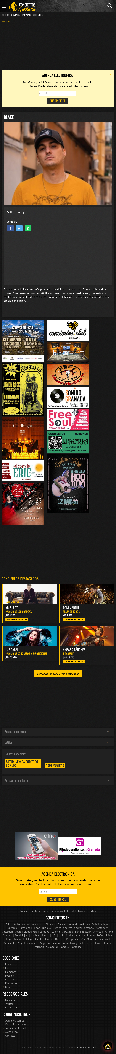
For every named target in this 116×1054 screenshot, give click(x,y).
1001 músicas (55, 765)
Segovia (45, 943)
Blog (8, 987)
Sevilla (56, 943)
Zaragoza (76, 946)
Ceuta (18, 931)
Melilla (39, 939)
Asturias (85, 924)
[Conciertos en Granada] (22, 7)
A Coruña (11, 924)
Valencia (39, 946)
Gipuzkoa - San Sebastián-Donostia (82, 931)
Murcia (49, 939)
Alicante (62, 924)
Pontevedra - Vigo (13, 943)
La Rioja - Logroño (69, 935)
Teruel (98, 943)
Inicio (8, 964)
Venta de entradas (15, 1024)
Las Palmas (88, 935)
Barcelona (25, 928)
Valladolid (52, 946)
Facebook (10, 1000)
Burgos (57, 928)
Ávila (94, 924)
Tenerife (88, 943)
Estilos (8, 742)
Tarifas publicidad (15, 1028)
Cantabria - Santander (95, 928)
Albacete (51, 924)
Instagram (11, 1007)
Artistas (6, 21)
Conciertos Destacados (11, 15)
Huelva (35, 935)
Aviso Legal (11, 1032)
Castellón (7, 931)
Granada (8, 935)
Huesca (45, 935)
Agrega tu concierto (16, 780)
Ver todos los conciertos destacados (58, 674)
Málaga (29, 939)
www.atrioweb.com (86, 1047)
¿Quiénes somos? (15, 1020)
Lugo (9, 939)
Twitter (9, 1003)
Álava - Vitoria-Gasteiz (31, 924)
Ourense (92, 939)
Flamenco (10, 972)
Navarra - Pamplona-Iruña (70, 939)
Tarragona (75, 943)
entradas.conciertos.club (32, 15)
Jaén (54, 935)
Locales (9, 975)
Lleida (108, 935)
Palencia (103, 939)
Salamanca (32, 943)
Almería (73, 924)
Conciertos (11, 968)
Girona (109, 931)
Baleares (12, 928)
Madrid (18, 939)
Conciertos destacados (20, 578)
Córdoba (44, 931)
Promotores (12, 983)
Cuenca (55, 931)
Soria (65, 943)
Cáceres (67, 928)
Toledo (108, 943)
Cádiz (77, 928)
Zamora (64, 946)
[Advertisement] (58, 46)
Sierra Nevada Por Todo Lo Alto (22, 763)
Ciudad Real (30, 931)
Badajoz (104, 924)
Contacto (10, 1035)
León (100, 935)
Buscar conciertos (15, 731)
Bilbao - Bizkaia (42, 928)
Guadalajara (22, 935)
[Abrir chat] (107, 1045)
